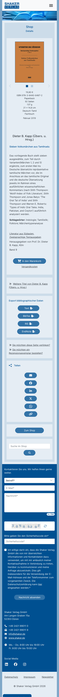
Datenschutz (11, 676)
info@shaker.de (17, 633)
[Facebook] (15, 664)
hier (40, 584)
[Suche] (29, 452)
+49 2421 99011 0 (18, 625)
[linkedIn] (6, 664)
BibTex (26, 316)
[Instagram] (24, 664)
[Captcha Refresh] (45, 526)
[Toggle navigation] (51, 5)
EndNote (26, 331)
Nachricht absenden (29, 597)
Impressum (29, 676)
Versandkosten (29, 266)
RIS (26, 323)
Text (26, 308)
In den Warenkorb (31, 261)
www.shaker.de (17, 637)
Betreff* (10, 480)
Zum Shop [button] (29, 430)
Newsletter (48, 676)
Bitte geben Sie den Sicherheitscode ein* (26, 535)
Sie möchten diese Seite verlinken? (31, 345)
